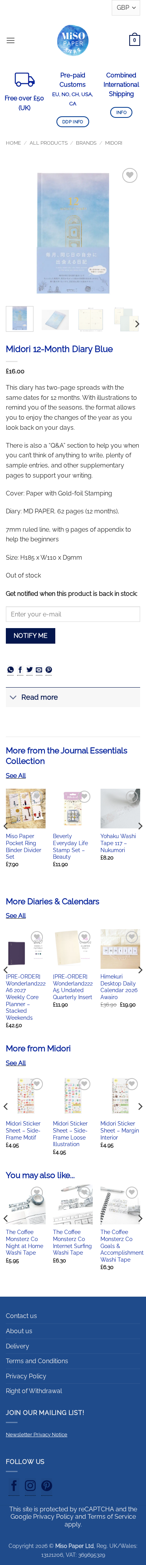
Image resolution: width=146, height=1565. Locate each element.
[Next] (128, 233)
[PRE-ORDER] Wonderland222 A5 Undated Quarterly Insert (73, 986)
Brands (86, 143)
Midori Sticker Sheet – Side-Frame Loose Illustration (70, 1133)
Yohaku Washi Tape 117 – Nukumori (118, 843)
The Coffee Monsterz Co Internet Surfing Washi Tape (72, 1242)
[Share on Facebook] (20, 670)
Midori (113, 143)
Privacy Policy (26, 1376)
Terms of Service (112, 1516)
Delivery (17, 1346)
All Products (49, 143)
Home (13, 143)
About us (19, 1331)
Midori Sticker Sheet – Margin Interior (119, 1130)
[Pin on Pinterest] (49, 670)
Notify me (31, 635)
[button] (10, 40)
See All (16, 775)
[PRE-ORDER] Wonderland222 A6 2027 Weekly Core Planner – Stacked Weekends (26, 997)
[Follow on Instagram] (30, 1487)
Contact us (21, 1316)
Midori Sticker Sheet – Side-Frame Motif (23, 1130)
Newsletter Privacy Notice (36, 1434)
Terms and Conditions (37, 1361)
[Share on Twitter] (29, 670)
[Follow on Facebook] (14, 1487)
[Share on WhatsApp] (10, 670)
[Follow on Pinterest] (46, 1487)
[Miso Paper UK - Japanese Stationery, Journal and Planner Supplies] (73, 40)
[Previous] (18, 233)
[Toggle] (13, 698)
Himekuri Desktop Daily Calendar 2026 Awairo (118, 986)
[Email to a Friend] (39, 670)
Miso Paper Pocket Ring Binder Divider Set (23, 846)
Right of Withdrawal (34, 1391)
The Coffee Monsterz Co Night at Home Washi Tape (24, 1242)
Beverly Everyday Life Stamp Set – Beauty (70, 846)
